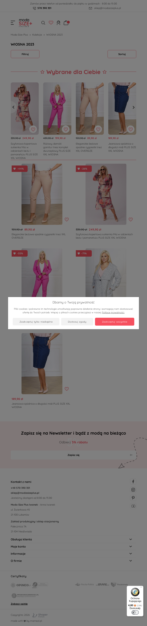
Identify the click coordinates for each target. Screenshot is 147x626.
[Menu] (141, 588)
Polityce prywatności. (113, 312)
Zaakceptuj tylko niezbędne (36, 321)
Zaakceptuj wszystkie (114, 321)
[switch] (135, 612)
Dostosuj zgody (77, 321)
